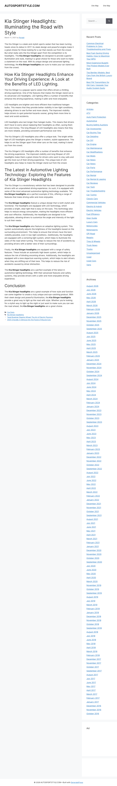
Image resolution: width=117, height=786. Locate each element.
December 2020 (93, 550)
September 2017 (94, 671)
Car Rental (91, 175)
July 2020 (91, 566)
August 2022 (92, 472)
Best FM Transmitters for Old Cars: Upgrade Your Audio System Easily (97, 85)
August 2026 (92, 286)
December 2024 (93, 364)
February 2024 (93, 403)
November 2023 (93, 414)
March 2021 (91, 539)
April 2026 (91, 301)
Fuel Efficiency (93, 214)
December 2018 (93, 616)
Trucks (89, 249)
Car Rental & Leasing (96, 179)
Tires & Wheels (93, 241)
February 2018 (93, 655)
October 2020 (92, 558)
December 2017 (93, 659)
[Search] (109, 21)
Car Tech (90, 187)
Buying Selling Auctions (97, 125)
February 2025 (93, 356)
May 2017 (90, 686)
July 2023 (91, 430)
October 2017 (92, 667)
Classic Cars (92, 199)
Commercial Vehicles (96, 202)
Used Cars (91, 261)
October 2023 (92, 418)
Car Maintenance (94, 148)
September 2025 (94, 329)
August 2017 (92, 675)
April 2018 (91, 647)
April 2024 (91, 395)
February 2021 (93, 542)
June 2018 (91, 640)
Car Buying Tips (93, 132)
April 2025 (91, 348)
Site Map (94, 6)
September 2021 (94, 515)
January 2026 (92, 313)
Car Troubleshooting (95, 191)
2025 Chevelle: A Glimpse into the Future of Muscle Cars (29, 320)
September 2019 (94, 593)
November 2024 (93, 368)
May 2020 (91, 574)
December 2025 (93, 317)
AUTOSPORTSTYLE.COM (22, 5)
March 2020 (92, 581)
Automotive (91, 121)
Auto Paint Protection (96, 117)
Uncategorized (93, 253)
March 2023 (92, 445)
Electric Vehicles (93, 210)
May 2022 (91, 484)
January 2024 (92, 406)
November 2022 (93, 461)
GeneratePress (77, 782)
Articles (89, 109)
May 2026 (91, 298)
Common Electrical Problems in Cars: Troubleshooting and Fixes (98, 46)
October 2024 (92, 371)
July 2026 (91, 290)
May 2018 (90, 644)
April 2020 (91, 577)
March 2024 (92, 399)
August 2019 (92, 597)
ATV (88, 113)
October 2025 (92, 325)
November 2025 (93, 321)
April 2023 (91, 441)
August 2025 (92, 333)
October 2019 (92, 589)
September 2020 (94, 562)
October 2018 (92, 624)
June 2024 (91, 387)
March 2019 (91, 605)
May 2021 (90, 531)
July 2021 (90, 523)
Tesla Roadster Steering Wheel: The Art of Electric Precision (30, 317)
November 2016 (93, 710)
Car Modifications (94, 152)
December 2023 (93, 410)
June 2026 (91, 294)
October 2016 (92, 713)
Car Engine (91, 144)
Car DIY (89, 140)
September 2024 (94, 375)
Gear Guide (91, 218)
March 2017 (91, 694)
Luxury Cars (91, 222)
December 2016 (93, 706)
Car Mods (90, 156)
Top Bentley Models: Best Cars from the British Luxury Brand (99, 75)
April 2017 (91, 690)
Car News (91, 160)
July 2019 (90, 601)
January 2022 (92, 500)
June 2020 (91, 570)
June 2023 (91, 434)
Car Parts (10, 312)
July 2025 (90, 336)
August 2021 (92, 519)
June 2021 (91, 527)
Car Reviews (92, 183)
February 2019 (93, 609)
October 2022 (92, 465)
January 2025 (92, 360)
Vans (88, 265)
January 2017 (92, 702)
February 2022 (93, 496)
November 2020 (93, 554)
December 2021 (93, 504)
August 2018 (92, 632)
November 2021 (93, 507)
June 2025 (91, 340)
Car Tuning (91, 195)
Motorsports (92, 230)
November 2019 (93, 585)
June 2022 (91, 480)
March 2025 (91, 352)
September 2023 (94, 422)
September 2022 (94, 469)
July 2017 (90, 679)
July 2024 (91, 383)
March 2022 (91, 492)
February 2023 (93, 449)
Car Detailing (92, 136)
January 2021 (92, 546)
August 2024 (92, 379)
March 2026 (92, 305)
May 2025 (91, 344)
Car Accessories (93, 129)
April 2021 (91, 535)
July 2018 (90, 636)
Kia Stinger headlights (15, 315)
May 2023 (91, 438)
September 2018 (94, 628)
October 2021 (92, 511)
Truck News (91, 245)
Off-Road (90, 234)
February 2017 (93, 698)
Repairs (89, 237)
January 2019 (92, 612)
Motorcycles (92, 226)
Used (88, 257)
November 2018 (93, 620)
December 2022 (93, 457)
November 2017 (93, 663)
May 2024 (91, 391)
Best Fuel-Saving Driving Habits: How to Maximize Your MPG (98, 56)
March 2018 (91, 651)
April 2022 (91, 488)
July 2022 (90, 476)
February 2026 (93, 309)
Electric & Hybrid (94, 206)
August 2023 (92, 426)
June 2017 (91, 682)
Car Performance (94, 171)
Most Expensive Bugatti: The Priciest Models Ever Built (97, 66)
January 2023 (92, 453)
